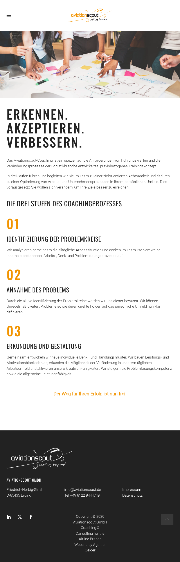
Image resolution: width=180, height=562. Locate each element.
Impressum (131, 489)
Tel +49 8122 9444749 (82, 495)
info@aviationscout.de (82, 489)
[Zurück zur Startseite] (90, 15)
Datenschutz (132, 495)
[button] (9, 15)
